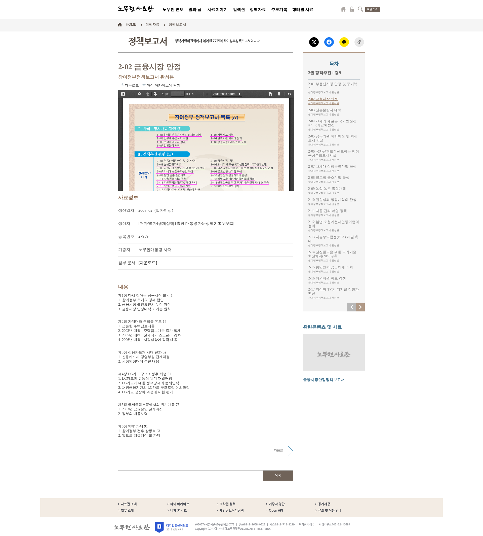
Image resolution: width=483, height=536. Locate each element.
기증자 (124, 249)
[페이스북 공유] (329, 42)
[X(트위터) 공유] (314, 42)
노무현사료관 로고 (136, 9)
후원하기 (373, 9)
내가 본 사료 (178, 511)
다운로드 (122, 84)
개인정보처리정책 (232, 511)
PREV (351, 307)
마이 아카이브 (179, 504)
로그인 (352, 9)
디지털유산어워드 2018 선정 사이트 (171, 527)
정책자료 (258, 9)
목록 (278, 476)
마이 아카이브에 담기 (144, 84)
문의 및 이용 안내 (330, 511)
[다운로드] (147, 263)
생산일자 (126, 210)
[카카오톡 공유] (344, 42)
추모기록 (279, 9)
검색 (360, 9)
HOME (131, 24)
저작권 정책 (227, 504)
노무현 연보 (173, 9)
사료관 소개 (129, 504)
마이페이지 (343, 9)
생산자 (124, 223)
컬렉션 (239, 9)
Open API (276, 511)
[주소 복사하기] (359, 42)
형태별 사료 (302, 9)
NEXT (360, 307)
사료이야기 (218, 9)
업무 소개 (127, 511)
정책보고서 (177, 24)
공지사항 (324, 504)
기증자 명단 (277, 504)
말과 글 (195, 9)
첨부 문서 (126, 263)
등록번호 (126, 236)
